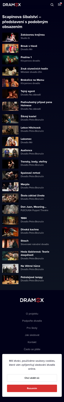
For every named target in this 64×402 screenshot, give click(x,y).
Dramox (12, 5)
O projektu (32, 313)
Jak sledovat (32, 335)
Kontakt (32, 342)
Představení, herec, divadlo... (27, 4)
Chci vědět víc (32, 378)
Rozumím (32, 388)
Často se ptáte (32, 349)
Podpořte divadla (32, 321)
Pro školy (32, 328)
